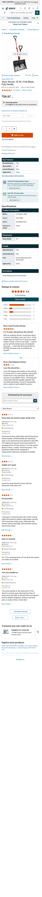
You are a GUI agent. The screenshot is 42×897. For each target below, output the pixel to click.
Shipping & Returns (8, 153)
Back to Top (19, 618)
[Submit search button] (37, 12)
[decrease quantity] (4, 128)
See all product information (13, 176)
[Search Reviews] (35, 401)
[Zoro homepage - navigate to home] (10, 8)
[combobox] (24, 12)
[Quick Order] (25, 8)
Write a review (27, 90)
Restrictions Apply (20, 3)
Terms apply (29, 185)
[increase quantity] (14, 128)
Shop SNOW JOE (7, 79)
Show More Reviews (21, 612)
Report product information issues (16, 281)
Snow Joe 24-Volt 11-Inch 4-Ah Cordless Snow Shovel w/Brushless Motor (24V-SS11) (20, 654)
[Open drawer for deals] (21, 8)
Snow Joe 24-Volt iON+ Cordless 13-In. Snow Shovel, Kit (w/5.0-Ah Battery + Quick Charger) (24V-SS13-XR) (20, 648)
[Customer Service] (29, 8)
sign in (36, 2)
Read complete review (10, 353)
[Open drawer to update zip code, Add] (5, 13)
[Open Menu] (3, 8)
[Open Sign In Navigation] (33, 8)
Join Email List (14, 200)
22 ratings (16, 90)
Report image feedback (12, 75)
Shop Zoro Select (20, 24)
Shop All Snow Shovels (12, 33)
